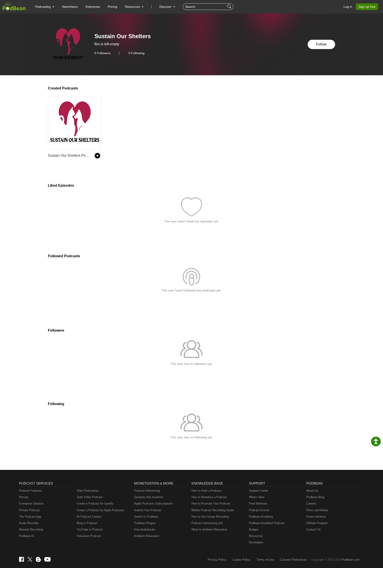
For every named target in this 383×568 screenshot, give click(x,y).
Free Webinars (258, 503)
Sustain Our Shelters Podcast (69, 155)
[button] (44, 6)
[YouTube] (47, 559)
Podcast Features (30, 490)
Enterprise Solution (31, 503)
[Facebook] (21, 559)
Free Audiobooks (145, 529)
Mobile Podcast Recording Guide (213, 510)
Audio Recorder (29, 523)
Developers (256, 542)
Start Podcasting (87, 490)
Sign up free (366, 6)
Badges (254, 529)
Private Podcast (29, 510)
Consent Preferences (293, 559)
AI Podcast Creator (89, 516)
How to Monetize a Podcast (209, 497)
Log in (348, 6)
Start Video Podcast (90, 497)
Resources (256, 536)
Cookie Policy (241, 559)
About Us (312, 490)
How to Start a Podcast (206, 490)
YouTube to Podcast (90, 529)
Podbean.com (351, 559)
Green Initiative (316, 516)
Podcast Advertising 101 (207, 523)
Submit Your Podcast (147, 510)
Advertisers (70, 6)
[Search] (229, 7)
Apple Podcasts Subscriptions (153, 503)
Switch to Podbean (146, 516)
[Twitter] (29, 559)
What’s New (256, 497)
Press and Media (317, 510)
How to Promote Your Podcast (211, 503)
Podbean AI (26, 536)
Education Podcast (89, 536)
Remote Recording (31, 529)
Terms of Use (265, 559)
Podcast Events (259, 510)
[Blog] (38, 559)
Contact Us (313, 529)
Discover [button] (165, 6)
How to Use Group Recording (210, 516)
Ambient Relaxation (146, 536)
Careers (311, 503)
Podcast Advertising (147, 490)
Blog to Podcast (87, 523)
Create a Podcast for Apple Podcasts (100, 510)
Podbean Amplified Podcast (266, 523)
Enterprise (93, 6)
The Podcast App (30, 516)
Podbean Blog (315, 497)
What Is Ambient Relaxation (209, 529)
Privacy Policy (217, 559)
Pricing (112, 6)
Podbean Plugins (145, 523)
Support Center (258, 490)
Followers (102, 53)
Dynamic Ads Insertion (148, 497)
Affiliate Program (317, 523)
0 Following (137, 53)
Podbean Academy (261, 516)
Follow (321, 44)
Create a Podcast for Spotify (95, 503)
